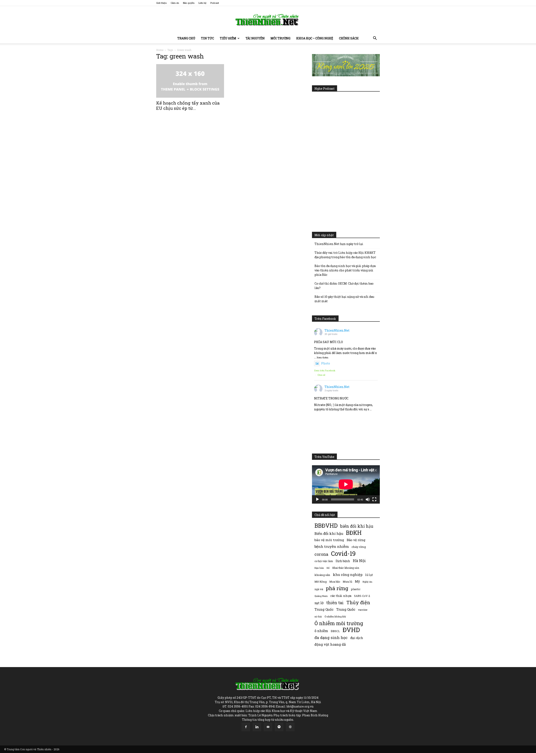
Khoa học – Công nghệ (314, 38)
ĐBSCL (335, 631)
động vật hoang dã (330, 644)
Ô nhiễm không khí (335, 616)
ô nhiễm (321, 631)
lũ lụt (369, 575)
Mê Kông (320, 581)
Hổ (328, 567)
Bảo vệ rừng (356, 540)
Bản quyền (189, 2)
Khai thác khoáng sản (345, 567)
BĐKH (354, 532)
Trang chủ (186, 38)
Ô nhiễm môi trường (338, 623)
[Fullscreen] (374, 499)
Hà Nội (359, 561)
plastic (355, 589)
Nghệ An (367, 581)
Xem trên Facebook (324, 370)
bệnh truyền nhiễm (331, 546)
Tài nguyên (255, 38)
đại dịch (356, 638)
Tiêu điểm (228, 38)
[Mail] (268, 727)
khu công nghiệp (347, 574)
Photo (325, 363)
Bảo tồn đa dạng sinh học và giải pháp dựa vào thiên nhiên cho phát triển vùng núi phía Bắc (345, 270)
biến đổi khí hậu (356, 526)
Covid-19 (343, 553)
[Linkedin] (257, 727)
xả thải (318, 616)
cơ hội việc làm (323, 561)
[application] (346, 484)
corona (321, 554)
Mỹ (357, 581)
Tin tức (207, 38)
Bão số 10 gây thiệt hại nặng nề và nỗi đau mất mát (344, 299)
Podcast (214, 2)
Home (159, 50)
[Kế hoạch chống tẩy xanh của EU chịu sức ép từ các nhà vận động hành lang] (190, 81)
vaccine (362, 609)
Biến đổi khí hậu (328, 533)
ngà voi (318, 589)
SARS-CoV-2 (362, 595)
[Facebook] (246, 727)
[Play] (317, 499)
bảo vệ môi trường (329, 540)
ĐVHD (351, 629)
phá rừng (337, 588)
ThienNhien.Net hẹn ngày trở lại (338, 244)
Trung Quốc (324, 609)
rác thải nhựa (340, 596)
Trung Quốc (345, 609)
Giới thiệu (161, 2)
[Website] (290, 727)
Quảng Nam (321, 595)
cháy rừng (359, 547)
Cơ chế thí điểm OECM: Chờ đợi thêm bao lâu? (344, 285)
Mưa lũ (347, 581)
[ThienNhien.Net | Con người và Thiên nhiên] (268, 20)
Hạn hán (319, 567)
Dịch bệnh (343, 561)
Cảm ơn (175, 2)
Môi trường (280, 38)
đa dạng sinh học (331, 637)
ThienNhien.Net (337, 330)
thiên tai (335, 602)
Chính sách (349, 38)
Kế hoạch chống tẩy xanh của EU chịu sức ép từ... (188, 105)
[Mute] (368, 499)
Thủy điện (358, 602)
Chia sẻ (321, 374)
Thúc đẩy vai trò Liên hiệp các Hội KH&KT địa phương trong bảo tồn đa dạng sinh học (345, 255)
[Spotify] (279, 727)
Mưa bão (334, 581)
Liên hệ (202, 2)
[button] (375, 39)
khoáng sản (322, 575)
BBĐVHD (326, 525)
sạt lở (318, 603)
